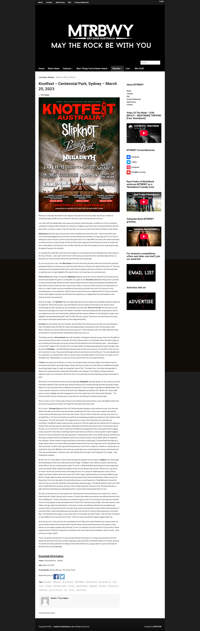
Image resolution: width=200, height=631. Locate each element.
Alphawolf (57, 582)
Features (67, 68)
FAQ (69, 2)
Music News (53, 68)
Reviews (116, 68)
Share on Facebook (56, 576)
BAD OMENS (79, 582)
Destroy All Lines (105, 582)
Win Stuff (139, 68)
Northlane (102, 586)
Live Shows (43, 77)
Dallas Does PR (91, 582)
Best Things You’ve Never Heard (92, 68)
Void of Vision (81, 590)
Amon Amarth (68, 582)
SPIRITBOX (43, 590)
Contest (130, 105)
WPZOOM (157, 627)
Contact (49, 2)
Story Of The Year (55, 590)
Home (41, 68)
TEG (65, 590)
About (40, 2)
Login (161, 1)
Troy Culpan (45, 95)
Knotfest (71, 586)
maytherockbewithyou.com (63, 627)
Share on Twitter (62, 576)
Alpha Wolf (47, 582)
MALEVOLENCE (82, 586)
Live (128, 68)
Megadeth (93, 586)
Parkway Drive (113, 586)
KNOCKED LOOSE (60, 586)
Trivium (71, 590)
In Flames (48, 586)
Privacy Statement (82, 2)
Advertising (60, 2)
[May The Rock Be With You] (101, 31)
